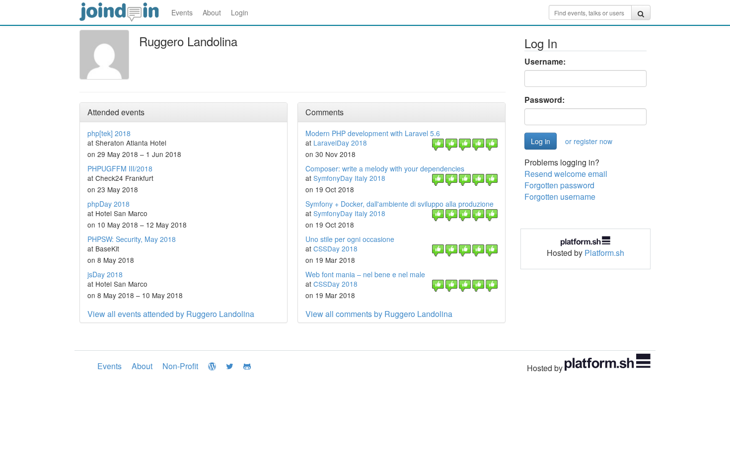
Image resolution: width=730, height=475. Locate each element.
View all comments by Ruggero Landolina (378, 313)
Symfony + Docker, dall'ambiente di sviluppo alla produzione (399, 204)
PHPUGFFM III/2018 (119, 168)
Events (182, 12)
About (212, 12)
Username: (545, 61)
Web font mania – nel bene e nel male (365, 274)
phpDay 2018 (108, 204)
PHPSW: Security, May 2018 (131, 239)
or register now (588, 141)
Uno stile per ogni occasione (349, 239)
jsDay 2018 (105, 274)
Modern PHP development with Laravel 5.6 (372, 133)
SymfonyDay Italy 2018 (349, 178)
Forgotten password (559, 185)
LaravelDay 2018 (340, 143)
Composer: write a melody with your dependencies (384, 168)
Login (239, 12)
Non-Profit (180, 366)
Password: (544, 99)
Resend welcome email (565, 173)
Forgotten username (559, 196)
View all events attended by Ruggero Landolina (170, 313)
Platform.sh (604, 252)
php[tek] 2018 (109, 133)
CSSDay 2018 (335, 248)
